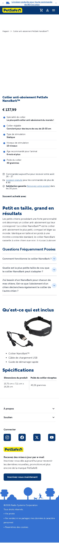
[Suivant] (56, 3)
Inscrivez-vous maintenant (22, 477)
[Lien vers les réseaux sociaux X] (37, 437)
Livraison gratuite (14, 180)
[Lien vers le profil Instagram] (7, 437)
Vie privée (10, 513)
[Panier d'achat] (41, 10)
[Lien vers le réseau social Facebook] (22, 437)
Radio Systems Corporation (24, 505)
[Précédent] (3, 3)
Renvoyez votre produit (38, 186)
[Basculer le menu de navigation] (54, 10)
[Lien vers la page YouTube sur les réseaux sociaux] (51, 437)
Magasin (5, 31)
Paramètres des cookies (16, 527)
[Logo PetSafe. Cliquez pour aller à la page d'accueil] (12, 10)
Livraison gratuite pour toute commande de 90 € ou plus (32, 3)
